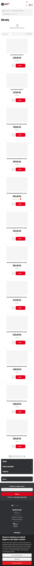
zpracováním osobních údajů (20, 497)
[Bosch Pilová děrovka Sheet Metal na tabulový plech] (17, 115)
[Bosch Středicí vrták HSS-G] (17, 80)
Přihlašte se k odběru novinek (17, 486)
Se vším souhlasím (17, 563)
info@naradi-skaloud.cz (17, 519)
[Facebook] (30, 2)
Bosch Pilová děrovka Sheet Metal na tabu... (17, 124)
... (21, 456)
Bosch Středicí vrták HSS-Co (17, 54)
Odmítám (17, 559)
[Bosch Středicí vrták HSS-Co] (17, 46)
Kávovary (5, 471)
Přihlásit (17, 494)
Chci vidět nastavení (17, 555)
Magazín (4, 479)
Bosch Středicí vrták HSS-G (17, 89)
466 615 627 (14, 517)
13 (24, 456)
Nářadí (5, 461)
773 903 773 (19, 517)
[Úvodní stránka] (5, 4)
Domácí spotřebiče (8, 466)
